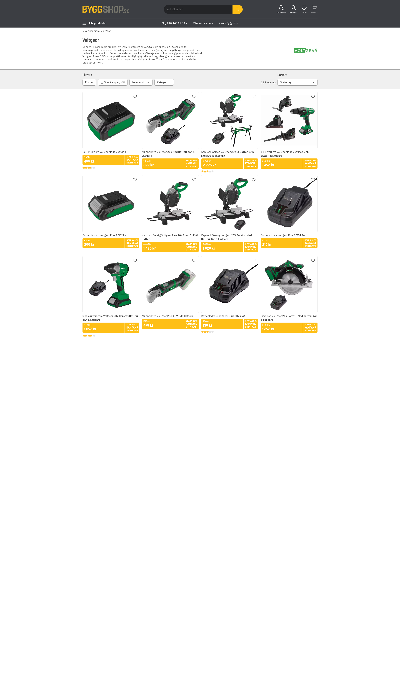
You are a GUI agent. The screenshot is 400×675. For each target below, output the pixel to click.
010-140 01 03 (176, 23)
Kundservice (281, 12)
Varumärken (92, 31)
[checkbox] (113, 82)
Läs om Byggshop (228, 23)
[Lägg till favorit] (134, 96)
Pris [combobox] (87, 82)
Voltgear (106, 31)
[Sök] (237, 9)
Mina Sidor (293, 12)
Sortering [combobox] (285, 82)
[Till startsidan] (105, 9)
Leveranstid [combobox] (139, 82)
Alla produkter (98, 23)
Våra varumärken (203, 23)
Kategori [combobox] (162, 82)
